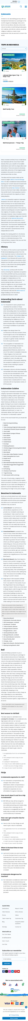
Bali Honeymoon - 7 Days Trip (13, 143)
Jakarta (3, 199)
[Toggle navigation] (25, 6)
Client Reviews (6, 912)
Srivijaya (19, 256)
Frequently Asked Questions (19, 922)
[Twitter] (6, 971)
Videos (17, 915)
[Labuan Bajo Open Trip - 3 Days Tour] (14, 62)
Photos (4, 915)
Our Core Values (6, 934)
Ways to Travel (19, 908)
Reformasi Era (21, 290)
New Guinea (15, 188)
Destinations (5, 908)
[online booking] (14, 1003)
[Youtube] (18, 971)
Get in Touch (5, 941)
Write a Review (19, 912)
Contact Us (18, 927)
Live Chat (4, 944)
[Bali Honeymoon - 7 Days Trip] (14, 130)
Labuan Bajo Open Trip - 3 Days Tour (12, 75)
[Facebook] (3, 971)
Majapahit (4, 258)
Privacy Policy (15, 1015)
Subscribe (7, 963)
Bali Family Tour (8, 109)
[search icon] (21, 7)
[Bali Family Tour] (14, 96)
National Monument (17, 218)
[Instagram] (9, 971)
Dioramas (6, 270)
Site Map (4, 927)
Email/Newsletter (6, 937)
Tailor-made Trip (6, 918)
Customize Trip (19, 918)
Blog (3, 921)
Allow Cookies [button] (14, 1018)
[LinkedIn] (12, 971)
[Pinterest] (15, 971)
